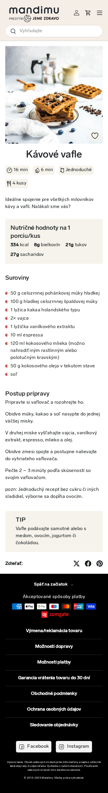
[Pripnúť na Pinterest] (99, 563)
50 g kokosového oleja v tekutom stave (52, 366)
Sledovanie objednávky (54, 725)
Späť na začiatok (51, 584)
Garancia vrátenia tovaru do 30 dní (54, 678)
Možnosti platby (54, 662)
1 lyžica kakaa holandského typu (45, 310)
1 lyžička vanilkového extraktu (42, 327)
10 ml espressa (26, 335)
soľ (14, 374)
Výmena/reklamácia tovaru (54, 631)
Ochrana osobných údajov (54, 709)
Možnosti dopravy (54, 646)
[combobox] (54, 31)
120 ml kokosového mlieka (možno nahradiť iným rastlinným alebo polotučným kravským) (47, 350)
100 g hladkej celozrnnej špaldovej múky (54, 302)
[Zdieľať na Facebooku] (88, 563)
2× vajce (19, 318)
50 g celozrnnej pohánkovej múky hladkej (55, 293)
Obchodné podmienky (54, 693)
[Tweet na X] (76, 563)
